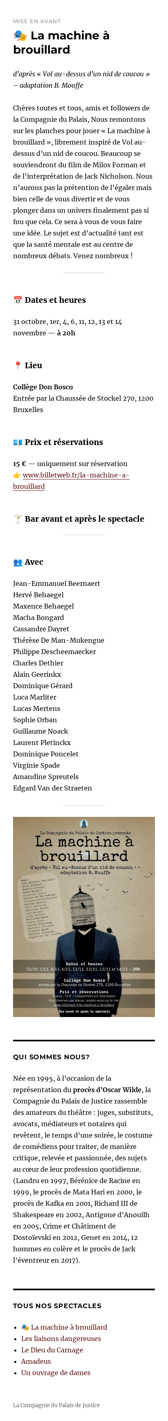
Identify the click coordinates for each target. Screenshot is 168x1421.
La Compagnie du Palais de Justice (56, 1405)
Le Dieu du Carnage (52, 1350)
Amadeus (36, 1361)
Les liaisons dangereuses (61, 1339)
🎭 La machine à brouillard (61, 42)
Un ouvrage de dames (56, 1373)
